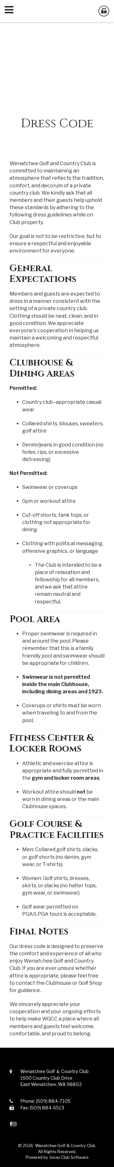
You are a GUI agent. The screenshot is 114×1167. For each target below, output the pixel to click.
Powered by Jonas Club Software (57, 1157)
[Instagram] (14, 1124)
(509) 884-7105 (53, 1101)
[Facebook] (11, 1124)
